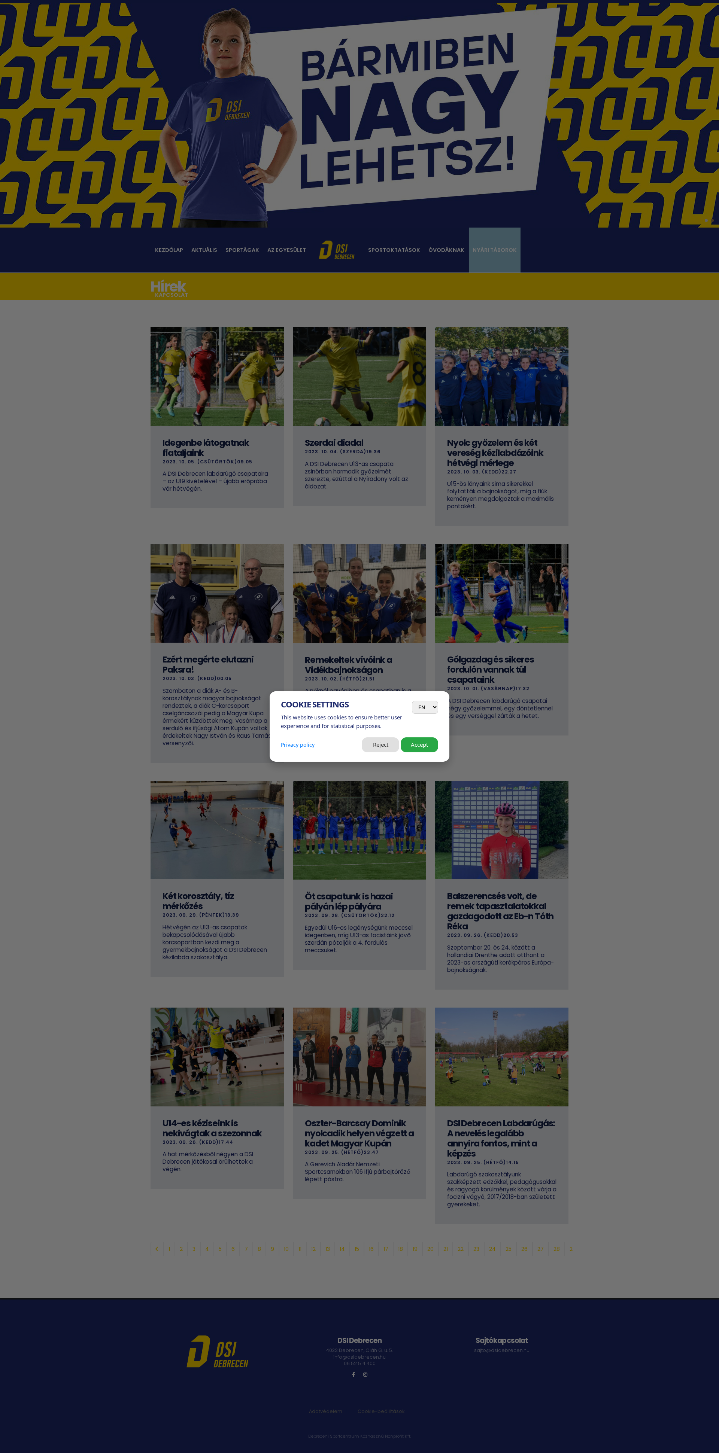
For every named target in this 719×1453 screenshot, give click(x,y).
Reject (380, 744)
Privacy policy (298, 744)
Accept (419, 744)
